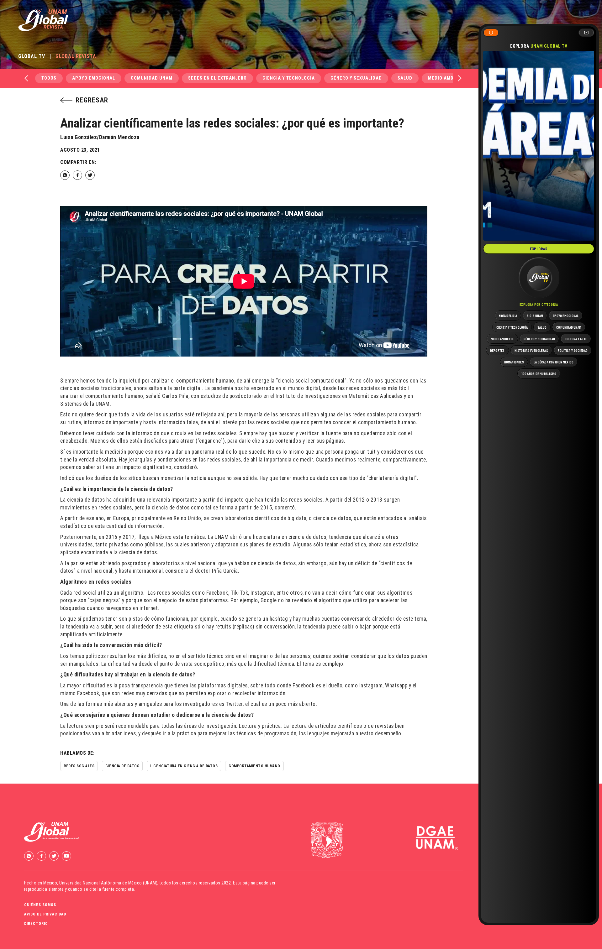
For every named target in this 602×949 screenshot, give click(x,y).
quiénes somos (40, 905)
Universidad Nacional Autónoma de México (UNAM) (108, 882)
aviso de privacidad (45, 914)
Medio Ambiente (447, 78)
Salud (405, 78)
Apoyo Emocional (93, 78)
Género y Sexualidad (356, 78)
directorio (36, 923)
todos (48, 78)
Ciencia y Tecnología (288, 78)
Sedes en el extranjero (217, 78)
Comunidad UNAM (151, 78)
